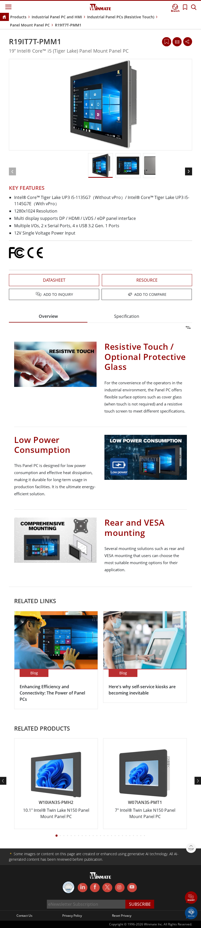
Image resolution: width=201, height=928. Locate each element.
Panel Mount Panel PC (30, 25)
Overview (48, 316)
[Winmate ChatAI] (191, 912)
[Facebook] (95, 888)
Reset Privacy (121, 915)
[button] (191, 898)
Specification (126, 316)
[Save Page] (167, 41)
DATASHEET (54, 280)
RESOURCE (147, 280)
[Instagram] (119, 887)
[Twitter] (107, 887)
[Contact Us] (177, 42)
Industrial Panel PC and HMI (57, 16)
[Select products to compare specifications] (101, 295)
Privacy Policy (72, 915)
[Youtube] (132, 888)
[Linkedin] (82, 888)
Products (18, 16)
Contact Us (24, 915)
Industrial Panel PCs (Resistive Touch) (120, 16)
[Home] (4, 17)
